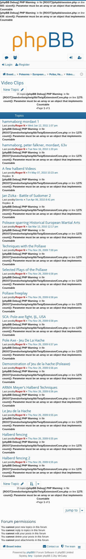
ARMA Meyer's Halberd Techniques (29, 387)
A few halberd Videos (19, 168)
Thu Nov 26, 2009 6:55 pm (43, 415)
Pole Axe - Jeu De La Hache (23, 340)
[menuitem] (68, 546)
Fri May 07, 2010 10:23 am (43, 172)
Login (8, 64)
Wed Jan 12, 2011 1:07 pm (43, 125)
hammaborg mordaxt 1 (20, 121)
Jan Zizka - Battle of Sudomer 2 (26, 195)
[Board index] (43, 38)
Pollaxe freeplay (15, 293)
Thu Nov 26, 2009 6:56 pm (43, 367)
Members (16, 58)
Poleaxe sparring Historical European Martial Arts (41, 222)
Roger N (20, 125)
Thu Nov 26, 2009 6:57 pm (43, 344)
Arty (30, 555)
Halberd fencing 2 (16, 458)
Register (24, 64)
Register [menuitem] (80, 58)
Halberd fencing (14, 434)
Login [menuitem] (72, 58)
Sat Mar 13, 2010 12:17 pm (43, 226)
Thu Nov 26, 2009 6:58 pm (43, 273)
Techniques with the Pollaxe (24, 246)
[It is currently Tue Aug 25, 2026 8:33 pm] (81, 74)
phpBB (30, 552)
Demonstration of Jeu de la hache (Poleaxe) (36, 364)
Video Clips (12, 83)
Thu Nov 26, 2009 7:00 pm (43, 250)
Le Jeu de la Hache (16, 411)
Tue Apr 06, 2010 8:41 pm (40, 199)
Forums (7, 58)
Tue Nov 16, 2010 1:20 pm (43, 149)
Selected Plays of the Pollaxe (24, 269)
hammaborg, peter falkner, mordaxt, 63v (34, 145)
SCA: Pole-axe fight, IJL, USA (24, 317)
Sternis (19, 199)
